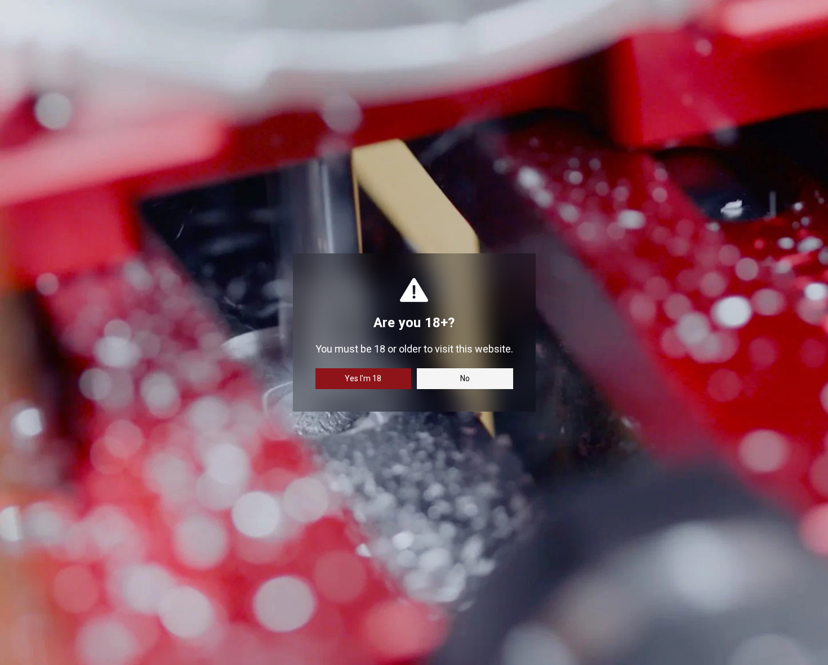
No (465, 378)
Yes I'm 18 (363, 378)
